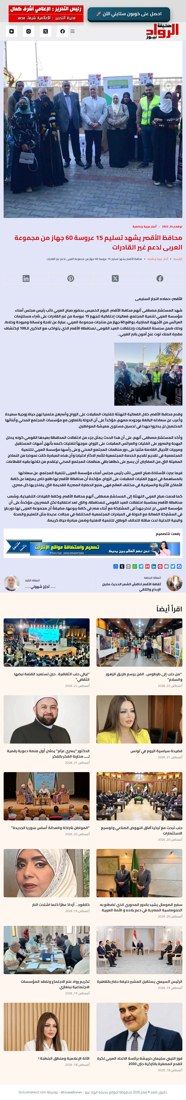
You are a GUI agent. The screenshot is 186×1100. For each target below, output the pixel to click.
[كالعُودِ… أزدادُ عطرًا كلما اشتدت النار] (47, 873)
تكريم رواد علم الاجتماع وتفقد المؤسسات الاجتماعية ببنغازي (55, 984)
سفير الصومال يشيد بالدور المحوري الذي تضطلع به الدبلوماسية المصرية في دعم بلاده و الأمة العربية (141, 907)
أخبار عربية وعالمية (144, 226)
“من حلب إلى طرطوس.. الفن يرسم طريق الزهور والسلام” (144, 677)
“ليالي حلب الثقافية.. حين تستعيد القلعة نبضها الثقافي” (52, 677)
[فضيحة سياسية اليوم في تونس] (139, 719)
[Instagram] (28, 31)
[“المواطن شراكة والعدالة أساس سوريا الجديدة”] (47, 796)
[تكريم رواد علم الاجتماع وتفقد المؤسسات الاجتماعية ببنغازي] (47, 950)
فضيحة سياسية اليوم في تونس (156, 750)
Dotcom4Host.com (32, 1092)
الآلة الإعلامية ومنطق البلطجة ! (64, 1058)
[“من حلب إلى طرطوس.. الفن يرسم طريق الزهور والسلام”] (139, 642)
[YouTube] (11, 31)
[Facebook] (62, 31)
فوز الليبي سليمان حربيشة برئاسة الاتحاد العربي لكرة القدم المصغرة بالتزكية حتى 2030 (139, 1061)
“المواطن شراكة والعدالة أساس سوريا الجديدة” (50, 827)
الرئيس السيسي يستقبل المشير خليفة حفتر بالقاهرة (139, 981)
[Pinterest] (70, 278)
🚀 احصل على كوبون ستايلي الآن (129, 14)
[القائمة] (73, 31)
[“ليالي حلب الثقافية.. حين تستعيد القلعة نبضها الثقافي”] (47, 642)
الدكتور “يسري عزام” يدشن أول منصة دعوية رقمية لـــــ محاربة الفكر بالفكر (48, 753)
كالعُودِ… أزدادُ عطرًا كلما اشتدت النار (61, 904)
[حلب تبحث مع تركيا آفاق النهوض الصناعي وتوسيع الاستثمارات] (139, 796)
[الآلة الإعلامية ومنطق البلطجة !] (47, 1027)
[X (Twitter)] (45, 31)
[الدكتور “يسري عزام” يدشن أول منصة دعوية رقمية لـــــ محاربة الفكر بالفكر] (47, 719)
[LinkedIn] (26, 278)
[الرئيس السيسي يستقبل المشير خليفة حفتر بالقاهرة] (139, 950)
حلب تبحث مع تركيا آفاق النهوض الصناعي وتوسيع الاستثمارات (141, 830)
